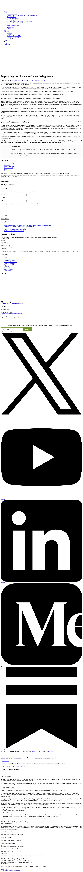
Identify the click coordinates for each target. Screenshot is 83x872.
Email (3, 198)
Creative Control (50, 751)
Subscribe (27, 329)
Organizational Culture (10, 265)
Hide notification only (14, 870)
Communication (16, 80)
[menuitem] (43, 11)
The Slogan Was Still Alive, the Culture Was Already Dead (19, 226)
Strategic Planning (8, 269)
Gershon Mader (15, 146)
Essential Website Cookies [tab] (7, 787)
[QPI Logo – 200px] (13, 8)
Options (26, 766)
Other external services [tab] (6, 823)
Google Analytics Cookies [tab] (7, 812)
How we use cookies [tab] (6, 776)
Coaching (6, 257)
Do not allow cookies (18, 766)
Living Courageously (39, 80)
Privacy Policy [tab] (4, 863)
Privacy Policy (35, 751)
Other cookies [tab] (4, 853)
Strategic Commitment (9, 267)
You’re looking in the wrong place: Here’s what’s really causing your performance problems (27, 225)
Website (3, 201)
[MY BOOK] (9, 300)
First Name (3, 240)
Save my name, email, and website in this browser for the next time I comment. (23, 204)
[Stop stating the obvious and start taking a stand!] (35, 72)
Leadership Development (26, 80)
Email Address (5, 238)
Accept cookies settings (7, 766)
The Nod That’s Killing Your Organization (15, 229)
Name (3, 195)
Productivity (7, 266)
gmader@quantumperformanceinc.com (12, 313)
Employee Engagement (10, 260)
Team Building (8, 270)
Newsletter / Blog (7, 247)
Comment (4, 215)
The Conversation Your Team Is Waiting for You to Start (18, 228)
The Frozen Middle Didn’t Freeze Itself (14, 231)
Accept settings (4, 870)
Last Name (3, 242)
